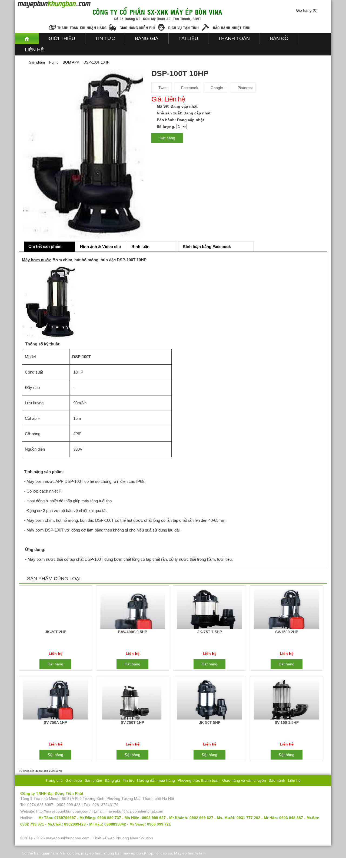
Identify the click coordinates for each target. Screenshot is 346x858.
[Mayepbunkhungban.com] (22, 62)
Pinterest (245, 87)
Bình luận (140, 246)
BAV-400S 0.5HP (132, 632)
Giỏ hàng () (307, 10)
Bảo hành (277, 780)
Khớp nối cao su (158, 853)
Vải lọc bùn (69, 853)
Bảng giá (146, 38)
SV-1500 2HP (286, 632)
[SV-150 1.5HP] (286, 700)
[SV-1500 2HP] (286, 609)
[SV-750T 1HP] (132, 700)
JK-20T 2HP (55, 632)
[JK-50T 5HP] (209, 700)
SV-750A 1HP (55, 722)
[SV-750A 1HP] (55, 700)
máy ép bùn (91, 853)
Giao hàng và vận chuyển (244, 780)
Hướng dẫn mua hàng (156, 780)
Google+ (217, 87)
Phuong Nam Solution (134, 838)
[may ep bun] (27, 38)
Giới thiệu (62, 38)
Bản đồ (279, 38)
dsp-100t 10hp (53, 770)
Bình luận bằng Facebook (207, 246)
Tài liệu (188, 38)
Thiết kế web (104, 838)
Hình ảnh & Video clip (100, 246)
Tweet (163, 87)
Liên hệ (34, 49)
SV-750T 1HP (132, 722)
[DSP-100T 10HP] (83, 153)
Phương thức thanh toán (198, 780)
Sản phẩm (93, 780)
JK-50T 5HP (209, 722)
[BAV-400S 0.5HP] (132, 609)
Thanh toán (234, 38)
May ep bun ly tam (190, 853)
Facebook (189, 87)
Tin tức (105, 38)
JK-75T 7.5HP (209, 632)
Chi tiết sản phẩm (44, 246)
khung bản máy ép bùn (123, 853)
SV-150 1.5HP (287, 722)
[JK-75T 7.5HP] (209, 609)
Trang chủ (54, 780)
